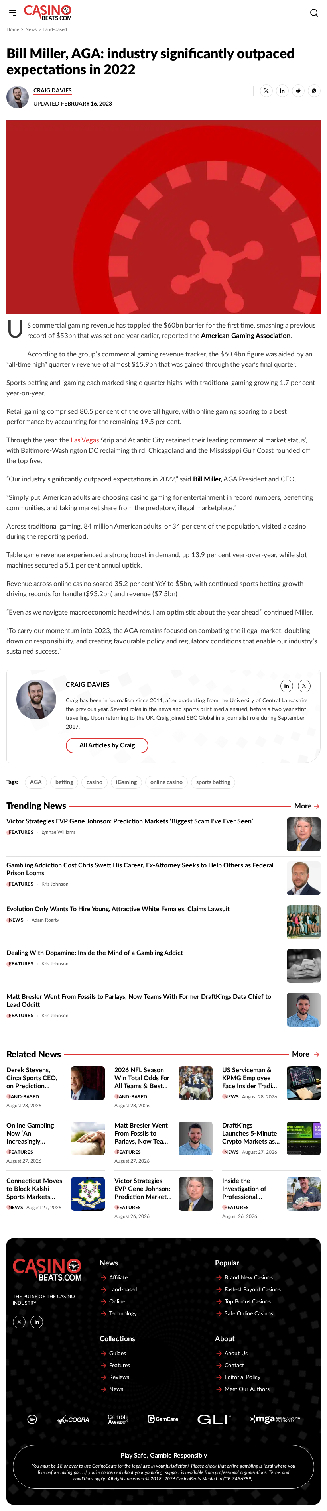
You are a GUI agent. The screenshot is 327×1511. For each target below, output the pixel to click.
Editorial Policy (242, 1377)
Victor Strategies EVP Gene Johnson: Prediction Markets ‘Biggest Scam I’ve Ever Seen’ (129, 821)
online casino (166, 782)
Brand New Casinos (249, 1278)
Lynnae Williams (58, 832)
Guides (117, 1353)
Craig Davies (52, 91)
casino (94, 782)
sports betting (213, 782)
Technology (123, 1313)
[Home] (47, 13)
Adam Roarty (45, 920)
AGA (36, 782)
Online (117, 1302)
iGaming (126, 782)
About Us (236, 1353)
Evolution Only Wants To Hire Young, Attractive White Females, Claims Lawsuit (118, 909)
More (303, 806)
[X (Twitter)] (19, 1322)
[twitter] (304, 686)
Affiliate (118, 1278)
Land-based (55, 29)
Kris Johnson (55, 884)
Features (21, 832)
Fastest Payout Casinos (253, 1290)
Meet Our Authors (247, 1389)
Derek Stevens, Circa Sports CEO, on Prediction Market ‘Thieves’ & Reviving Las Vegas (33, 1086)
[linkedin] (286, 686)
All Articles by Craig (107, 745)
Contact (234, 1365)
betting (64, 782)
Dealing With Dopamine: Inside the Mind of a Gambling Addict (94, 953)
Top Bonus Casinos (248, 1302)
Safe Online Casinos (249, 1313)
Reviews (119, 1377)
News (31, 29)
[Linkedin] (36, 1322)
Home (12, 29)
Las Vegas (85, 440)
